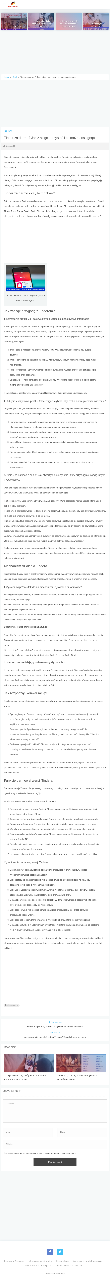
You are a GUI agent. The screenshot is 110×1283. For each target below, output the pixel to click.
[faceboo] (50, 1252)
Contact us (77, 1265)
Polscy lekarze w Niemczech (69, 1261)
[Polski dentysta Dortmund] (96, 21)
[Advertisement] (55, 50)
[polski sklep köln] (14, 21)
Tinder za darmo (11, 1005)
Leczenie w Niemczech (14, 1261)
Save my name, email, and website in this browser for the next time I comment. (40, 1153)
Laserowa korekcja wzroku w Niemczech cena (41, 24)
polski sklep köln (14, 26)
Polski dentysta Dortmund (96, 25)
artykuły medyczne (94, 1261)
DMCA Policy (31, 1265)
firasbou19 (10, 146)
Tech (10, 131)
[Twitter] (60, 1252)
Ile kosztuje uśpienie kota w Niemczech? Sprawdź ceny (68, 24)
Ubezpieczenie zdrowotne (40, 1261)
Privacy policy (47, 1265)
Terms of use (63, 1265)
